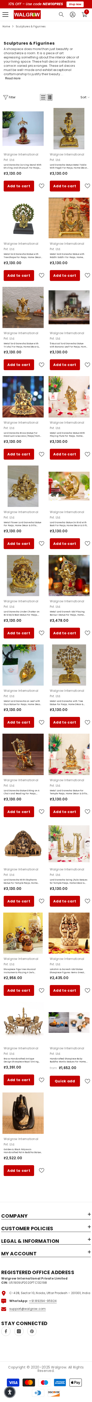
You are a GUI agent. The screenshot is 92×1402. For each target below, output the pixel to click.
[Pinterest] (32, 1331)
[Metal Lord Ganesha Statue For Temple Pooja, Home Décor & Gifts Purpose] (69, 754)
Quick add (65, 1081)
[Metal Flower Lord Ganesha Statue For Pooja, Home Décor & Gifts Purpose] (23, 486)
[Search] (61, 14)
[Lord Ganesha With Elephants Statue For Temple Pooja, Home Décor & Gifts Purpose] (23, 844)
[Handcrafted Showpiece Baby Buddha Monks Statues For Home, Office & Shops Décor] (69, 1022)
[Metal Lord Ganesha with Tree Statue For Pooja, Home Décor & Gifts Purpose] (69, 665)
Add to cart (18, 186)
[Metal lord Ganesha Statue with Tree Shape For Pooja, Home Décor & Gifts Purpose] (23, 218)
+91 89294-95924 (43, 1301)
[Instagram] (19, 1331)
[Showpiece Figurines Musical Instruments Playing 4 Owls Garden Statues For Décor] (23, 933)
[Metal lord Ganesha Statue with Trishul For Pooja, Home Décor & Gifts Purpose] (23, 307)
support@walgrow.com (27, 1309)
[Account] (72, 14)
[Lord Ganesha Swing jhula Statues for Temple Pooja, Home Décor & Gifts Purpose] (69, 844)
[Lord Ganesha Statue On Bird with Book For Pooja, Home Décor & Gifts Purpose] (69, 486)
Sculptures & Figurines (31, 26)
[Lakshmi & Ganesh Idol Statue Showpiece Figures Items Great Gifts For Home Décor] (69, 933)
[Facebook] (6, 1331)
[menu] (5, 14)
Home (6, 26)
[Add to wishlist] (39, 186)
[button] (43, 97)
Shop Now (75, 4)
